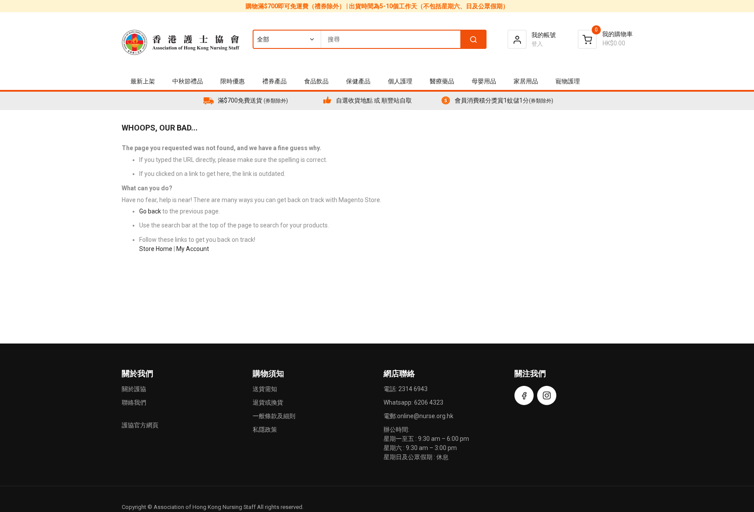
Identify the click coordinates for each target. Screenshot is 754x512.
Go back (150, 211)
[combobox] (369, 39)
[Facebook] (524, 395)
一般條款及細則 (274, 415)
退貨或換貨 (268, 402)
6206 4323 (428, 402)
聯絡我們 (134, 402)
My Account (192, 248)
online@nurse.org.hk (425, 415)
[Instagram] (546, 395)
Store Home (155, 248)
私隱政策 (265, 429)
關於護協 (134, 388)
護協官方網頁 (140, 425)
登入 (537, 44)
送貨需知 (265, 388)
